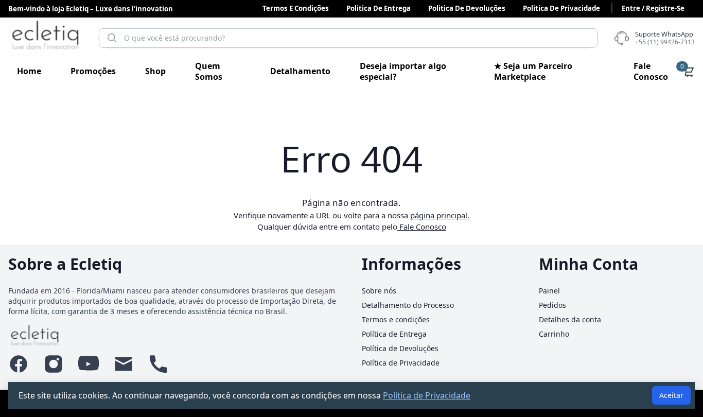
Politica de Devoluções (466, 8)
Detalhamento (300, 71)
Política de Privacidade (401, 363)
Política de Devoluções (400, 348)
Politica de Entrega (378, 8)
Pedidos (552, 305)
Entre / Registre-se (653, 8)
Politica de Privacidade (561, 8)
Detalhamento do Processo (408, 305)
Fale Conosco (651, 71)
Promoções (93, 71)
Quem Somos (208, 71)
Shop (155, 71)
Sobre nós (379, 291)
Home (29, 71)
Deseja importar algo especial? (403, 71)
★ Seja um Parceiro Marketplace (533, 71)
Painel (549, 291)
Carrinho (554, 334)
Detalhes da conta (570, 319)
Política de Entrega (394, 334)
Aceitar (671, 395)
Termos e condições (295, 8)
